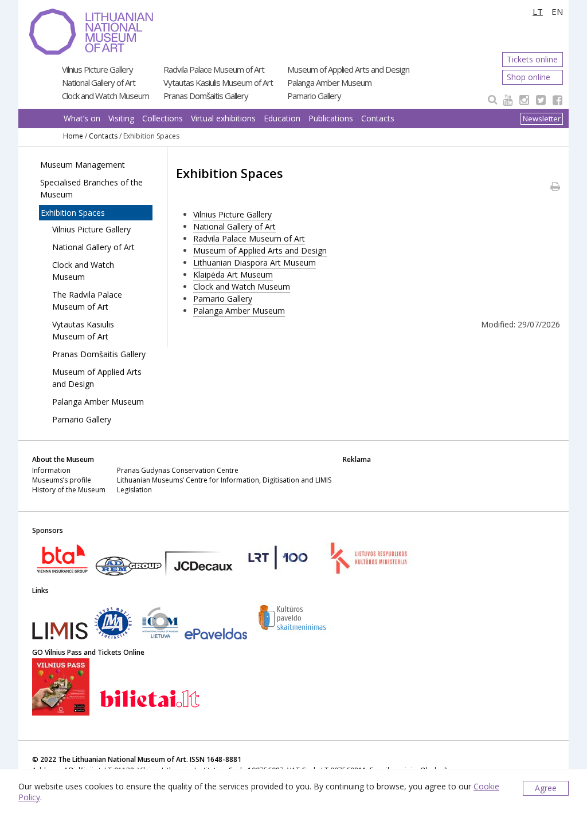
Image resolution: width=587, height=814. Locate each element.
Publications (330, 118)
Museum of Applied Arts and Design (348, 69)
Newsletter (542, 118)
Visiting (121, 118)
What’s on (82, 118)
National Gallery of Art (98, 82)
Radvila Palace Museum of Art (213, 69)
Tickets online (532, 59)
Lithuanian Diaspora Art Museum (254, 262)
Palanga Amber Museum (329, 82)
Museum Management (82, 164)
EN (557, 11)
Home (73, 136)
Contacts (377, 118)
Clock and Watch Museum (105, 95)
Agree (546, 788)
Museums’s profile (61, 480)
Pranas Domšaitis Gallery (205, 95)
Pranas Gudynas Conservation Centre (177, 470)
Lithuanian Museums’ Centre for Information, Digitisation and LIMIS (224, 480)
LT (538, 11)
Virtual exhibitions (223, 118)
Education (282, 118)
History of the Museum (68, 490)
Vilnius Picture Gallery (97, 69)
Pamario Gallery (314, 95)
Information (51, 470)
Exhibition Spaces (73, 212)
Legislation (134, 490)
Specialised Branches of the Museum (91, 188)
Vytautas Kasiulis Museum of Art (218, 82)
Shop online (528, 77)
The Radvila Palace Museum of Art (87, 300)
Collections (162, 118)
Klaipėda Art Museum (233, 274)
